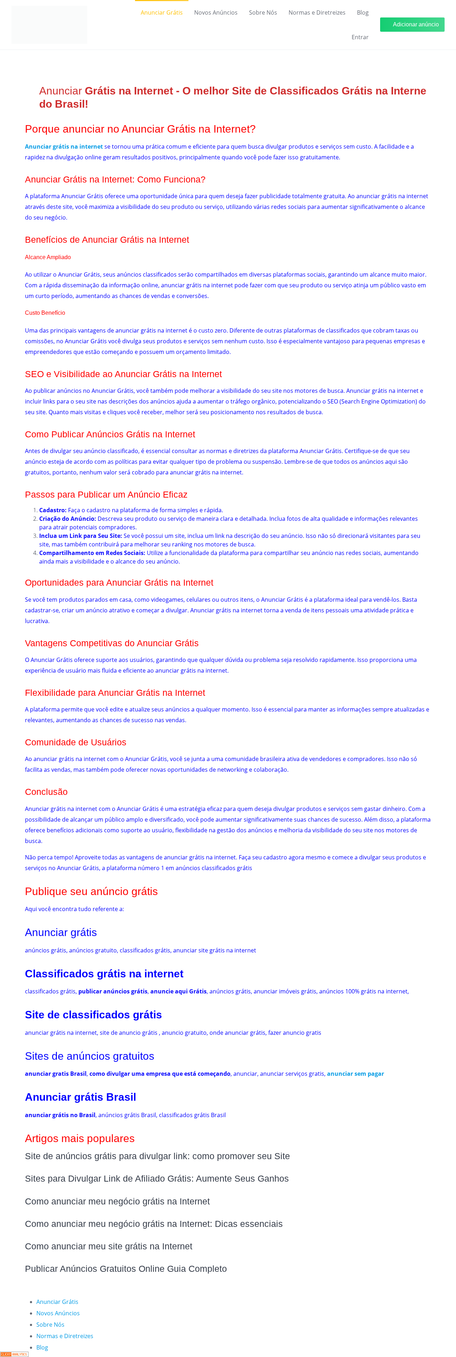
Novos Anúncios (216, 12)
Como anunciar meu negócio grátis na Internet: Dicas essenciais (154, 1224)
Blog (363, 12)
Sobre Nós (263, 12)
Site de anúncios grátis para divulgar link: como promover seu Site (157, 1156)
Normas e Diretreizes (317, 12)
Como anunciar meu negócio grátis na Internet (117, 1201)
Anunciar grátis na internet (64, 146)
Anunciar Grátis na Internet (78, 179)
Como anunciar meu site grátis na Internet (108, 1246)
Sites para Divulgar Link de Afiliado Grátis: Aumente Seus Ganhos (157, 1178)
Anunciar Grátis (162, 12)
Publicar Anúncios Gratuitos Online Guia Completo (126, 1269)
